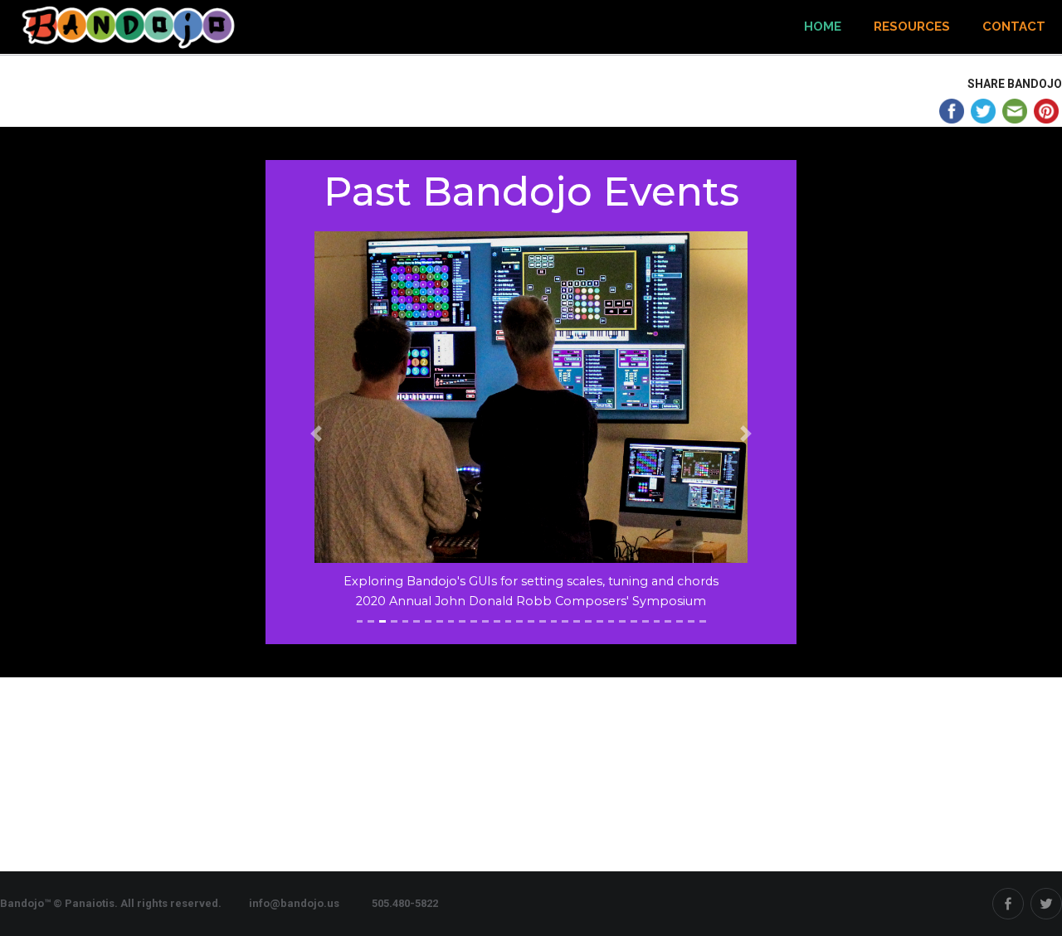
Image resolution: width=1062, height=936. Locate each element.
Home (822, 26)
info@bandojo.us (294, 903)
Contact (1013, 26)
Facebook (1008, 903)
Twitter (1046, 903)
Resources (912, 26)
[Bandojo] (133, 27)
